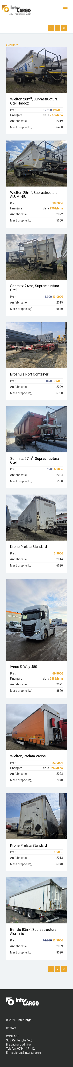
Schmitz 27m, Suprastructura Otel (34, 460)
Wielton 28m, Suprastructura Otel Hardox (34, 101)
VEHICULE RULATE (20, 14)
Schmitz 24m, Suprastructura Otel (34, 288)
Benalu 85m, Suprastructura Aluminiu (33, 931)
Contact (11, 1028)
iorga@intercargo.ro (28, 1052)
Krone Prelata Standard (28, 546)
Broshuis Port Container (29, 374)
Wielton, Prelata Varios (28, 756)
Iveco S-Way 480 (23, 666)
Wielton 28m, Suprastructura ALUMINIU (34, 194)
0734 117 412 (26, 1048)
